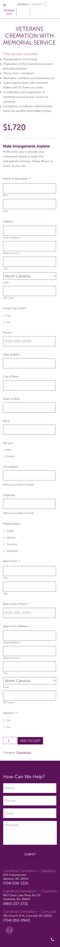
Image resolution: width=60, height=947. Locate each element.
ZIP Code (8, 297)
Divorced (12, 544)
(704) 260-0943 (16, 920)
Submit (30, 854)
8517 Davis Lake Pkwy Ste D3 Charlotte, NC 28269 (21, 897)
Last (5, 210)
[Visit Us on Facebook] (9, 930)
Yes (9, 315)
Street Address (11, 237)
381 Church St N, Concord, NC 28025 (27, 916)
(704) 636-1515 (15, 883)
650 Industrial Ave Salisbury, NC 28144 (15, 876)
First (5, 195)
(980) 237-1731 (15, 903)
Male (9, 449)
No (8, 322)
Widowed (12, 550)
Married (11, 537)
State (6, 282)
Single (10, 530)
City (5, 268)
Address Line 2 (11, 253)
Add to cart (30, 741)
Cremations (23, 752)
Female (10, 456)
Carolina (29, 4)
